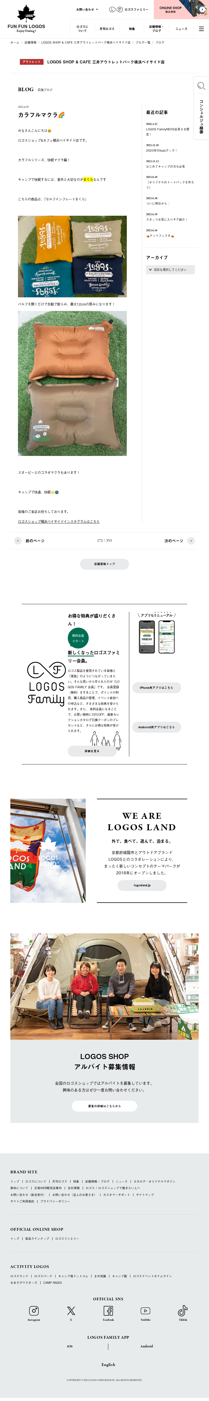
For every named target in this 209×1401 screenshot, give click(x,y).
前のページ (35, 541)
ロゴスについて (82, 28)
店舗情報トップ (104, 564)
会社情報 (74, 1188)
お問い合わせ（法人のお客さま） (74, 1194)
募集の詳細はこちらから (104, 1106)
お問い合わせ (85, 9)
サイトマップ (145, 1194)
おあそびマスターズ (23, 1282)
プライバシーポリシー (55, 1201)
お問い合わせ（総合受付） (28, 1194)
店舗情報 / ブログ (97, 1181)
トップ (14, 1181)
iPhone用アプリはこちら (156, 688)
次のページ (173, 541)
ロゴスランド (19, 1276)
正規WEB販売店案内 (48, 1188)
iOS (70, 1346)
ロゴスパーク (43, 1276)
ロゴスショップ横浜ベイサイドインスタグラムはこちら (59, 521)
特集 (132, 29)
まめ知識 (100, 1276)
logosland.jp (142, 885)
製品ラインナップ (37, 1238)
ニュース (182, 29)
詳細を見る (92, 751)
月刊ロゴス (107, 29)
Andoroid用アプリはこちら (156, 727)
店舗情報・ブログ (156, 28)
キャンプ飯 (119, 1276)
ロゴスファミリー (67, 1238)
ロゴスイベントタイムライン (152, 1276)
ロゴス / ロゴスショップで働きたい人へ (113, 1188)
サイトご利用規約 (22, 1201)
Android (146, 1346)
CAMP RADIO (52, 1282)
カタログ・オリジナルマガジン (155, 1181)
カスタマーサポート (116, 1194)
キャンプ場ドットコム (73, 1276)
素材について (19, 1188)
